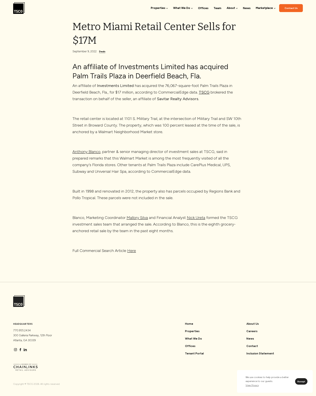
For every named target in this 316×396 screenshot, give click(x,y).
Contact (252, 346)
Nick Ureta (196, 217)
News (246, 8)
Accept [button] (301, 381)
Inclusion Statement (260, 353)
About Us (252, 323)
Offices (203, 8)
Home (189, 323)
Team (217, 8)
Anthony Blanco (86, 151)
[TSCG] (19, 8)
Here (131, 250)
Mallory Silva (137, 217)
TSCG (204, 92)
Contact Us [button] (291, 8)
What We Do (193, 338)
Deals (102, 51)
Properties (192, 331)
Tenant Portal (194, 353)
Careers (251, 331)
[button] (252, 385)
